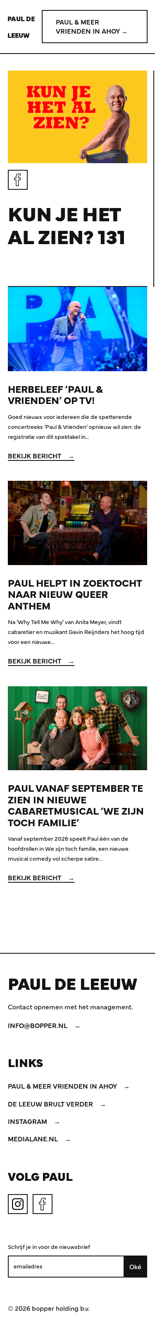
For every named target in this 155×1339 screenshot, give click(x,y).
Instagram (28, 1121)
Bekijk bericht (35, 455)
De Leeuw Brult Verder (51, 1103)
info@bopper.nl (38, 1025)
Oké (135, 1266)
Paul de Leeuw (21, 26)
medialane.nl (34, 1138)
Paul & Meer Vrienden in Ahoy (63, 1085)
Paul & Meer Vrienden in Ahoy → (92, 26)
